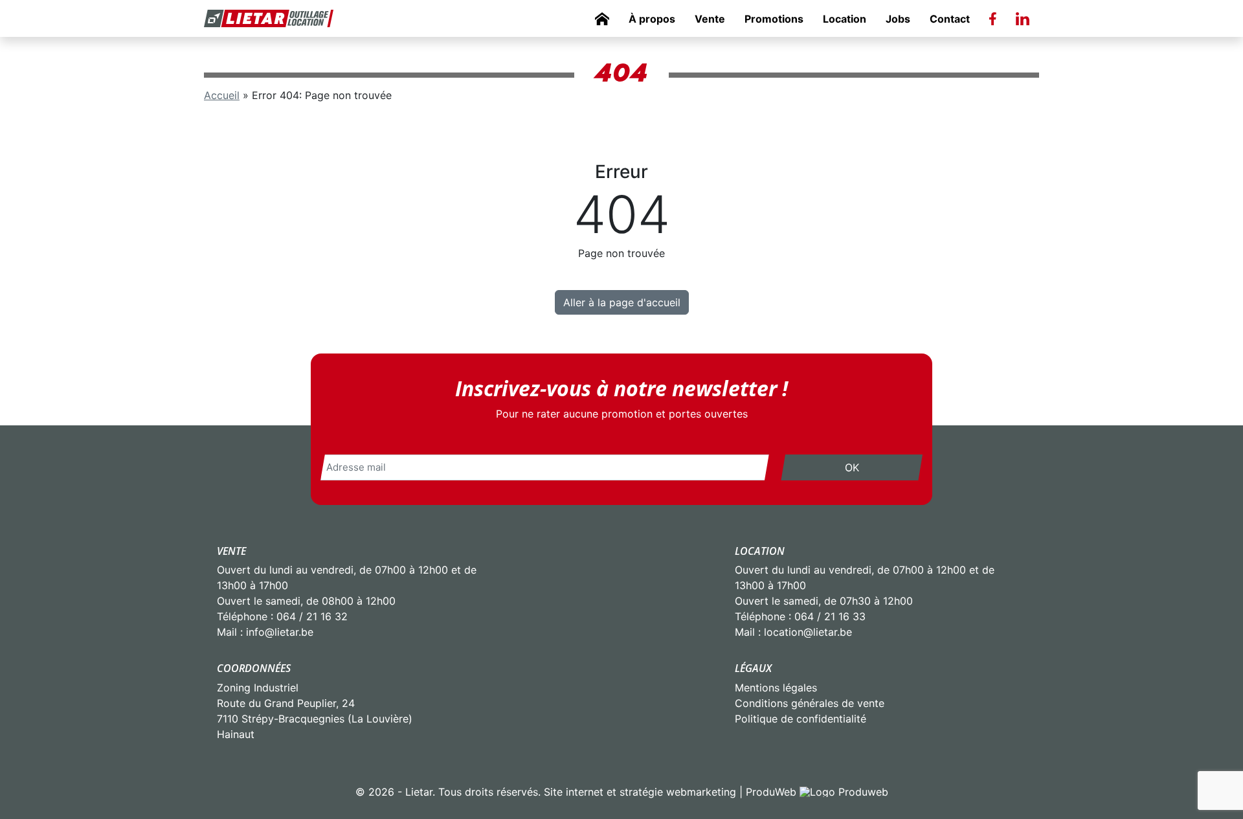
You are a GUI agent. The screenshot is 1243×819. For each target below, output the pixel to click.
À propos (652, 18)
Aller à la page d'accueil (621, 302)
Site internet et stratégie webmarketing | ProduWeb (670, 792)
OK (852, 467)
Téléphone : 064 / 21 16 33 (800, 616)
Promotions (774, 18)
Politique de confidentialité (800, 718)
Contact (950, 18)
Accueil (222, 95)
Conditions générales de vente (809, 703)
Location (844, 18)
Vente (710, 18)
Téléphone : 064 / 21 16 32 (282, 616)
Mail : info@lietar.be (265, 631)
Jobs (898, 18)
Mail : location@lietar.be (793, 631)
